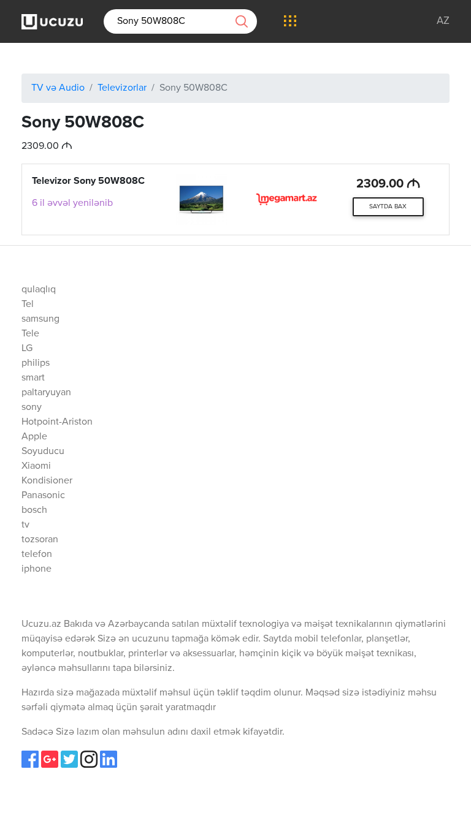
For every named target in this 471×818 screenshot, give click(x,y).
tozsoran (39, 540)
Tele (30, 334)
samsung (40, 319)
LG (27, 349)
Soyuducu (42, 451)
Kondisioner (46, 481)
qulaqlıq (38, 290)
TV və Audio (58, 88)
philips (35, 363)
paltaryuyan (46, 393)
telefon (36, 554)
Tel (27, 304)
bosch (34, 510)
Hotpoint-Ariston (57, 422)
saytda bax (388, 206)
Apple (34, 437)
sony (31, 407)
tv (25, 525)
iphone (36, 569)
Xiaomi (36, 466)
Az (443, 21)
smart (33, 378)
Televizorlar (122, 88)
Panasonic (43, 496)
